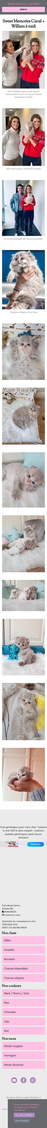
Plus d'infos (22, 1120)
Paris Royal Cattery (23, 4)
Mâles (7, 940)
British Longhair (13, 1046)
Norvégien (10, 1055)
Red (6, 1030)
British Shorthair (14, 1064)
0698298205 (10, 911)
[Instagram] (33, 1080)
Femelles (9, 949)
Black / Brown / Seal (16, 993)
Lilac (6, 1021)
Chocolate (10, 1012)
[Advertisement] (23, 880)
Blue (6, 1002)
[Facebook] (23, 1080)
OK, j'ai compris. (24, 1115)
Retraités (9, 959)
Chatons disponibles (16, 968)
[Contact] (14, 1080)
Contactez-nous (12, 915)
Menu (22, 9)
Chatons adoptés (14, 978)
